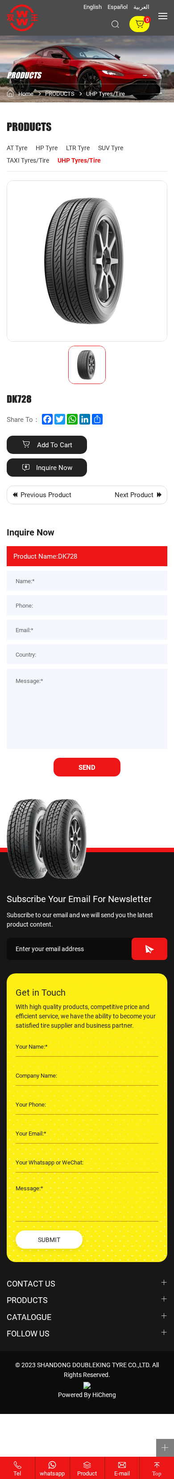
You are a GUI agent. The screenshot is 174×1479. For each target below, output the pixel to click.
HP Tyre (47, 147)
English (92, 7)
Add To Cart (54, 444)
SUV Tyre (110, 147)
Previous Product (46, 494)
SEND (87, 767)
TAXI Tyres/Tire (28, 160)
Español (118, 7)
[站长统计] (87, 1385)
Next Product (134, 494)
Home (25, 94)
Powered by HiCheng (87, 1394)
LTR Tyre (78, 147)
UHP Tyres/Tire (105, 94)
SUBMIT (49, 1239)
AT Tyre (17, 147)
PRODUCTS (60, 94)
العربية (141, 7)
